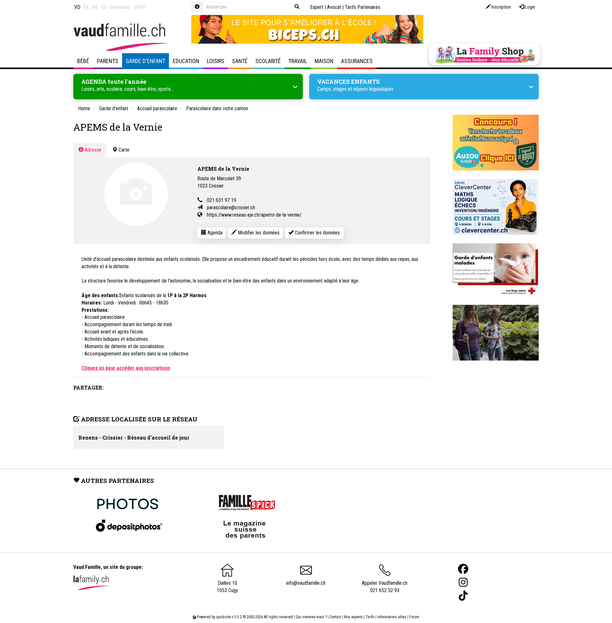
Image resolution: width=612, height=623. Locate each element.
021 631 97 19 (221, 200)
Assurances (357, 61)
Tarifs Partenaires (362, 7)
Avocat (334, 7)
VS (104, 7)
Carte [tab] (123, 150)
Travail (297, 61)
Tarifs (370, 617)
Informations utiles (391, 617)
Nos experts (353, 617)
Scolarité (268, 61)
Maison (324, 61)
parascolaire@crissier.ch (231, 207)
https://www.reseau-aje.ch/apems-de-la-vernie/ (254, 215)
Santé (240, 61)
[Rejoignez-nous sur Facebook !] (463, 569)
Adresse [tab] (92, 150)
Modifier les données (258, 233)
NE (95, 7)
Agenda (214, 233)
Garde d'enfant (145, 61)
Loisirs (215, 61)
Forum (414, 617)
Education (186, 61)
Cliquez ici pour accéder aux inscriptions (126, 368)
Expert (316, 7)
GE (86, 7)
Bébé (83, 61)
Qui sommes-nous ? (311, 617)
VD (77, 7)
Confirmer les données (317, 233)
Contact (335, 617)
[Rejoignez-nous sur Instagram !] (463, 582)
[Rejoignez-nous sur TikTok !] (463, 596)
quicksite (223, 617)
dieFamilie (120, 7)
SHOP (139, 7)
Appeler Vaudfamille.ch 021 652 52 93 (384, 586)
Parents (107, 61)
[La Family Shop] (484, 54)
